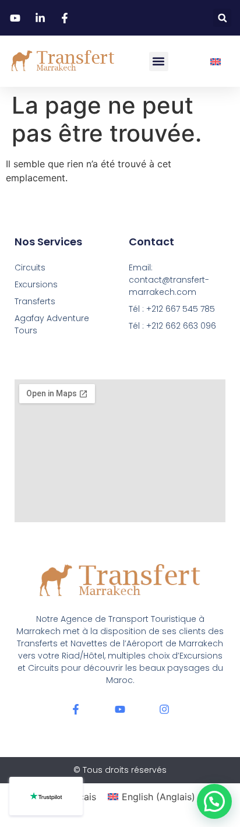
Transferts (35, 301)
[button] (222, 18)
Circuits (30, 267)
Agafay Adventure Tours (52, 324)
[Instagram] (164, 709)
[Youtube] (120, 709)
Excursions (36, 284)
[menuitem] (215, 61)
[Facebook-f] (75, 709)
